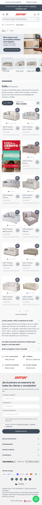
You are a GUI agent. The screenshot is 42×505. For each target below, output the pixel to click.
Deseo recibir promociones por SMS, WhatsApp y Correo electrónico (21, 420)
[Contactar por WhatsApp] (36, 499)
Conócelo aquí (30, 368)
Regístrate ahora (21, 431)
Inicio (3, 31)
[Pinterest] (25, 479)
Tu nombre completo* (8, 395)
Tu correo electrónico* (9, 410)
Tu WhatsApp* (6, 403)
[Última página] (27, 311)
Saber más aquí (10, 359)
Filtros (9, 103)
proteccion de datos (22, 424)
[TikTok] (30, 479)
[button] (38, 14)
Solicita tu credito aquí (33, 359)
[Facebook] (16, 479)
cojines (22, 331)
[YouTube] (21, 479)
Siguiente (24, 311)
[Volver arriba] (36, 491)
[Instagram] (12, 479)
